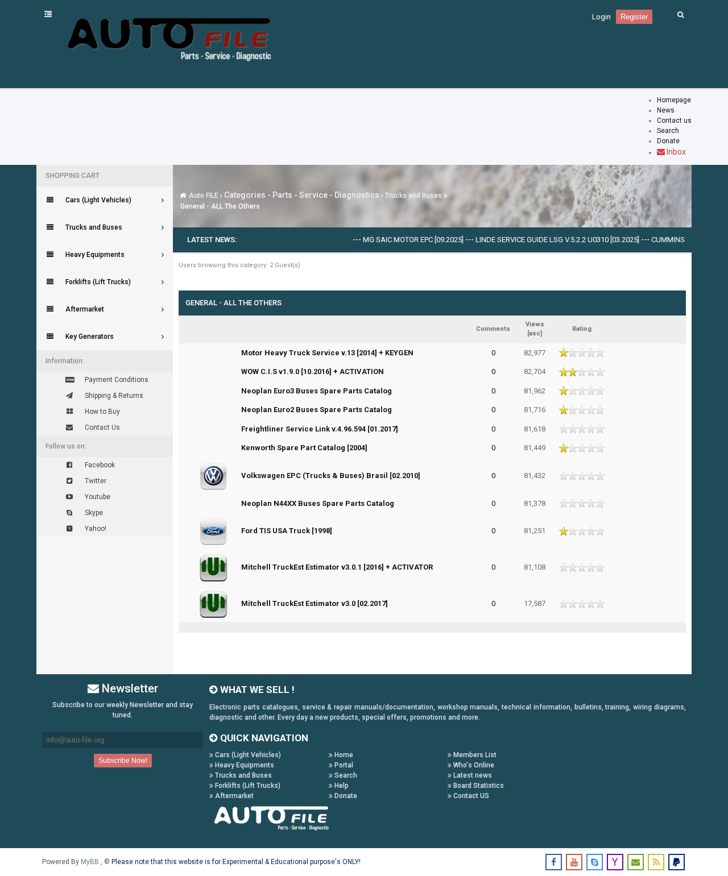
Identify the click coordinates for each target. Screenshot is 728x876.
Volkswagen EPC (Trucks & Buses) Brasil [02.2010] (330, 475)
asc (534, 333)
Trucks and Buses (413, 196)
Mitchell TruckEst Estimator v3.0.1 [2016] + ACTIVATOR (337, 567)
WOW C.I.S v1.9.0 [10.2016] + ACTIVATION (312, 371)
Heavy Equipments (243, 765)
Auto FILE (203, 196)
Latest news (472, 775)
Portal (343, 765)
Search (345, 775)
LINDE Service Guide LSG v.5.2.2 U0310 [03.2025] (544, 239)
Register (634, 17)
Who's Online (473, 765)
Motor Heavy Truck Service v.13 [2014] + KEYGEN (327, 352)
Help (341, 786)
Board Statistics (478, 786)
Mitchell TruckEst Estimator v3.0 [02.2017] (314, 603)
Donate (345, 796)
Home (343, 755)
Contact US (470, 796)
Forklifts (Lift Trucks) (246, 786)
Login (601, 17)
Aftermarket (233, 796)
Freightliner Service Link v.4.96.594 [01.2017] (319, 429)
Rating (582, 329)
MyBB (91, 862)
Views (535, 324)
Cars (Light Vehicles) (247, 755)
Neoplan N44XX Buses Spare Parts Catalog (317, 503)
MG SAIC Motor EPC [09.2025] (400, 239)
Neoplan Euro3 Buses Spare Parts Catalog (316, 391)
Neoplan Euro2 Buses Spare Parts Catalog (316, 409)
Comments (493, 329)
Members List (474, 755)
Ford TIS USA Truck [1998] (286, 530)
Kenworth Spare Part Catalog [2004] (304, 447)
